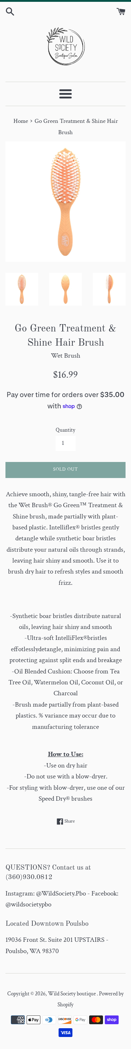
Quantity (65, 430)
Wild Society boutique (72, 993)
